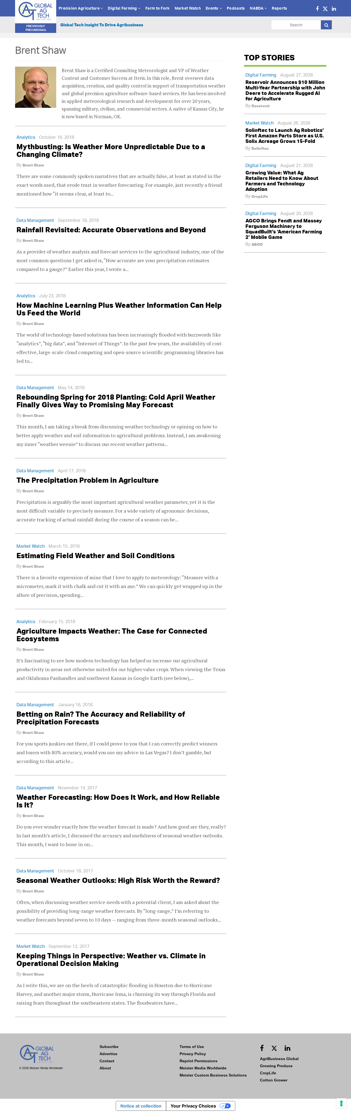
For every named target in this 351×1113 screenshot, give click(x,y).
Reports (279, 8)
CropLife (259, 196)
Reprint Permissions (198, 1061)
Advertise (108, 1054)
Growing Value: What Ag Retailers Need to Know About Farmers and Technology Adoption (281, 181)
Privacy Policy (193, 1054)
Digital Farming (123, 8)
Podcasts (236, 8)
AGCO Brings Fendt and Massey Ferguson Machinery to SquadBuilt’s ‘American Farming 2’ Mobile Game (283, 228)
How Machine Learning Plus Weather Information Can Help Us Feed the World (119, 309)
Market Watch (188, 8)
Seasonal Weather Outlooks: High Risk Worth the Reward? (118, 880)
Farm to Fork (157, 8)
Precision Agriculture (79, 8)
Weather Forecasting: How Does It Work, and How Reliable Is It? (118, 801)
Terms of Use (192, 1046)
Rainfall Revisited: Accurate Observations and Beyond (111, 229)
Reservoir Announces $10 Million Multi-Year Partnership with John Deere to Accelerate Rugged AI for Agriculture (285, 90)
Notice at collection (141, 1106)
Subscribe (109, 1046)
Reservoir (260, 105)
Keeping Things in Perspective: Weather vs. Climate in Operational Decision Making (111, 959)
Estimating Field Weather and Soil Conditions (95, 555)
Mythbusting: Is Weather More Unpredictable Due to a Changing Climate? (110, 150)
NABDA (257, 8)
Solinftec (260, 148)
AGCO (257, 244)
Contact (107, 1061)
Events (212, 8)
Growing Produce (276, 1066)
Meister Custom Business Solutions (213, 1075)
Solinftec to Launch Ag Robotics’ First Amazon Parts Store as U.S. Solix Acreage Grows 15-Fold (284, 135)
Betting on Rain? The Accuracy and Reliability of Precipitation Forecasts (100, 718)
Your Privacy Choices (193, 1106)
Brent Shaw (33, 165)
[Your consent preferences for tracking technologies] (341, 1103)
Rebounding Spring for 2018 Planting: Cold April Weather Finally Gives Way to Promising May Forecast (116, 400)
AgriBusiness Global (279, 1058)
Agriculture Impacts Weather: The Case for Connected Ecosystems (111, 634)
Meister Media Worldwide (203, 1068)
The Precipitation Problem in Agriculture (87, 480)
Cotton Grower (273, 1080)
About (105, 1068)
